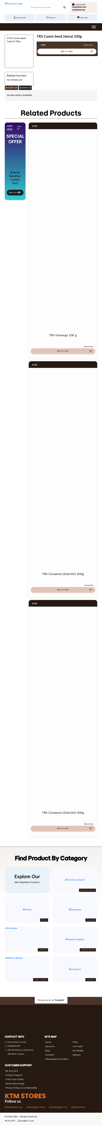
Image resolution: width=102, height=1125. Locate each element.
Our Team (78, 1046)
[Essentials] (75, 909)
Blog (47, 1050)
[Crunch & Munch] (75, 880)
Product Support (14, 1075)
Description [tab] (11, 88)
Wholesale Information (57, 1059)
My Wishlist (78, 1050)
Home (48, 1042)
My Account (11, 1070)
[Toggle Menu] (94, 27)
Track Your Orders (14, 1079)
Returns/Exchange (14, 1083)
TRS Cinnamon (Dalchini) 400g (63, 812)
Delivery (77, 1054)
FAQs (75, 1042)
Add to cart (67, 51)
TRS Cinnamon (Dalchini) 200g (63, 574)
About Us (50, 1046)
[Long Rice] (75, 969)
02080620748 (79, 7)
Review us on (51, 1000)
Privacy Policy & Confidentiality (21, 1087)
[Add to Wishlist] (92, 51)
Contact (49, 1054)
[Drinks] (27, 909)
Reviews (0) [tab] (25, 88)
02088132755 (78, 10)
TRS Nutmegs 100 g (63, 335)
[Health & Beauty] (74, 939)
